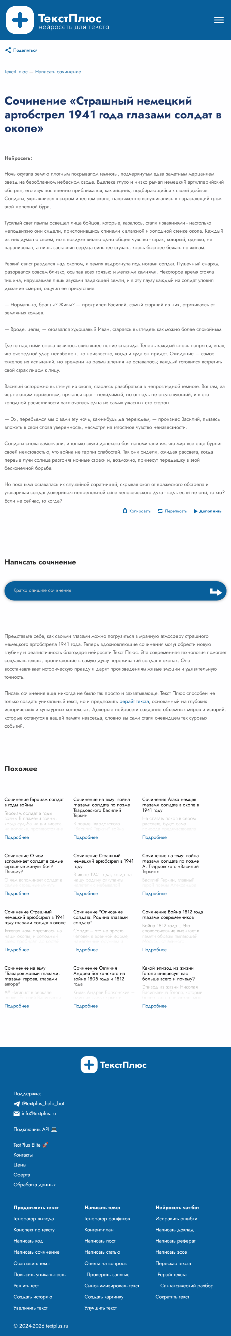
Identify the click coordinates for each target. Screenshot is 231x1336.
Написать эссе (171, 1251)
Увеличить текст (31, 1307)
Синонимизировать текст (112, 1285)
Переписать (176, 511)
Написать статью (102, 1251)
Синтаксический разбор (187, 1285)
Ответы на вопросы (106, 1263)
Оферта (22, 1174)
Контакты (23, 1154)
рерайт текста (134, 701)
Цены (20, 1164)
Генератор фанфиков (107, 1218)
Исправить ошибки (176, 1218)
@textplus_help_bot (43, 1103)
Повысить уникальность (40, 1274)
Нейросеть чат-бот (177, 1207)
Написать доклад (175, 1229)
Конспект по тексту (34, 1229)
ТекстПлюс (16, 71)
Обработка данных (35, 1184)
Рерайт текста (172, 1274)
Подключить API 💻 (35, 1129)
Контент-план (99, 1229)
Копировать (140, 511)
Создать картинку (104, 1296)
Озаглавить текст (32, 1263)
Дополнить (210, 511)
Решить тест (26, 1285)
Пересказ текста (173, 1263)
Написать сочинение (58, 71)
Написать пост (100, 1240)
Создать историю (33, 1296)
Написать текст (102, 1207)
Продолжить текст (36, 1207)
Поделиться (25, 50)
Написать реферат (176, 1240)
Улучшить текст (101, 1307)
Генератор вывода (34, 1218)
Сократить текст (172, 1296)
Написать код (28, 1240)
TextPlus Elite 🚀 (31, 1144)
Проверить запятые (108, 1274)
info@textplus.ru (39, 1113)
